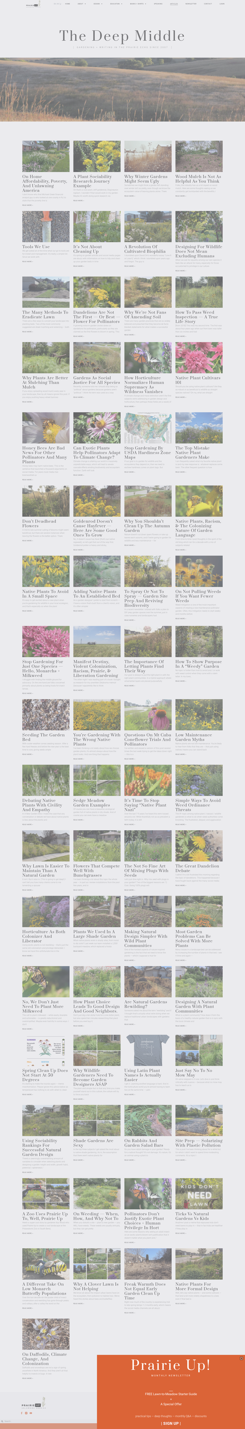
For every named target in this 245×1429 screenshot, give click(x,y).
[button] (241, 1358)
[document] (122, 714)
